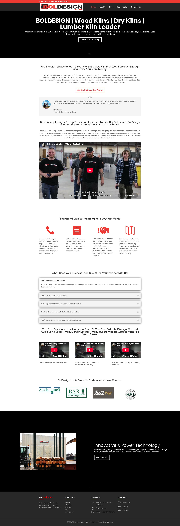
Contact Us (136, 7)
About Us (102, 7)
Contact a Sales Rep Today (90, 90)
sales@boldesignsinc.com (105, 512)
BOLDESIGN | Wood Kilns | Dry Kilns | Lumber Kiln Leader (90, 23)
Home (93, 7)
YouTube (125, 510)
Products (68, 507)
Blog (118, 7)
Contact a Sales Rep (90, 39)
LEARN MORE (102, 457)
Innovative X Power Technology (127, 445)
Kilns (110, 7)
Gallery (126, 7)
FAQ (66, 510)
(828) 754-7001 (101, 508)
